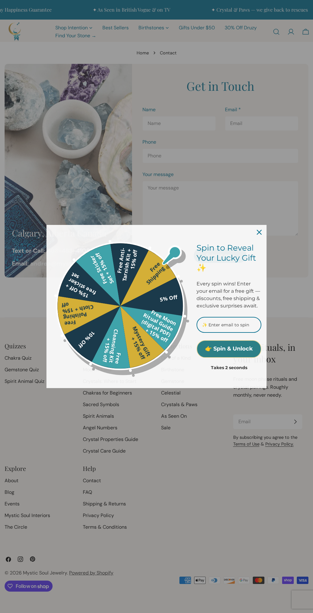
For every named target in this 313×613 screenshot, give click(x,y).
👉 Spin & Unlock (229, 348)
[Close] (259, 232)
